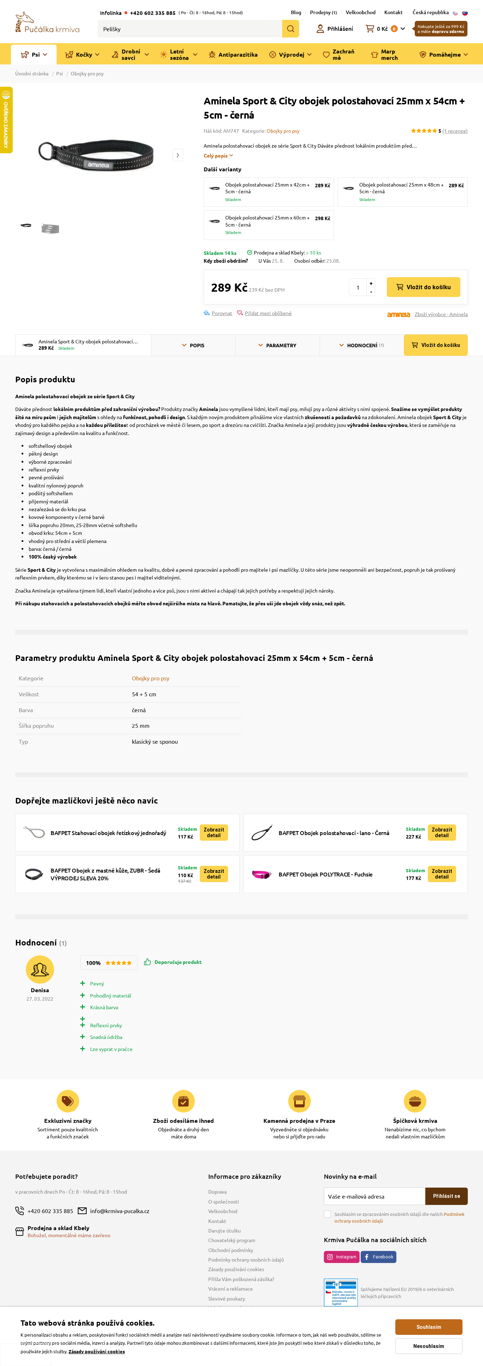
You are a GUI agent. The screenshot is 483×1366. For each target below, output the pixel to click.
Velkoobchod (361, 12)
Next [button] (178, 155)
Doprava (217, 1191)
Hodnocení (365, 345)
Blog (296, 12)
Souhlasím (429, 1327)
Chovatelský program (231, 1240)
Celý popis (216, 155)
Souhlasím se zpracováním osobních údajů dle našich (399, 1217)
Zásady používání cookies (236, 1269)
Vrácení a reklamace (230, 1288)
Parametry (281, 345)
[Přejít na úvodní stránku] (47, 21)
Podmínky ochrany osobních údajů (246, 1259)
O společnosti (223, 1201)
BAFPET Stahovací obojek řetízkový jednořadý (108, 832)
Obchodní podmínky (230, 1250)
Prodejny (323, 12)
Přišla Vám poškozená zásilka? (241, 1279)
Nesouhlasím (428, 1346)
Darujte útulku (224, 1230)
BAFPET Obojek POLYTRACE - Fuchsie (326, 874)
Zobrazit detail (214, 832)
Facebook (383, 1256)
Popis (197, 345)
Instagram (346, 1256)
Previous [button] (20, 155)
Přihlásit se (446, 1196)
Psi (59, 73)
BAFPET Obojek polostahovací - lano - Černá (334, 832)
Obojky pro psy (87, 73)
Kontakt (393, 12)
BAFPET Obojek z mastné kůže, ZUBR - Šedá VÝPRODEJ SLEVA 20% (106, 874)
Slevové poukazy (226, 1298)
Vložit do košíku (429, 287)
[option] (99, 154)
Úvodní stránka (32, 73)
